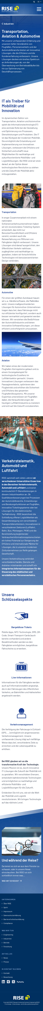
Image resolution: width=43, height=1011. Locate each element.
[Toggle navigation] (39, 9)
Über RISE (7, 903)
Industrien (9, 23)
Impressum (7, 911)
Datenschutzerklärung (12, 915)
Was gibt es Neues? (10, 881)
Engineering (8, 935)
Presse (6, 962)
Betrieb (6, 942)
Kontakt (6, 973)
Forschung (7, 946)
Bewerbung (8, 977)
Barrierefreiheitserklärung (13, 919)
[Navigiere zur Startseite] (10, 9)
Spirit (5, 907)
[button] (34, 2)
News (5, 958)
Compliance (8, 923)
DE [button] (39, 2)
